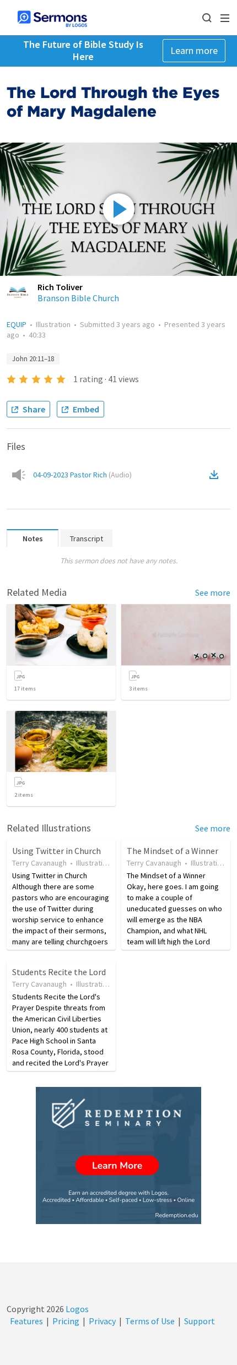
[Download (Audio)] (216, 474)
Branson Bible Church (78, 297)
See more (212, 592)
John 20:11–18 (33, 358)
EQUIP (16, 324)
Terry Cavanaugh (39, 863)
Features (26, 1320)
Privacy (102, 1320)
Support (199, 1320)
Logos (76, 1308)
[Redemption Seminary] (118, 1155)
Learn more (194, 50)
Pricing (65, 1320)
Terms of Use (150, 1320)
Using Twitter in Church (56, 850)
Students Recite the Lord (59, 971)
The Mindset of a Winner (172, 850)
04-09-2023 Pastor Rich (82, 475)
